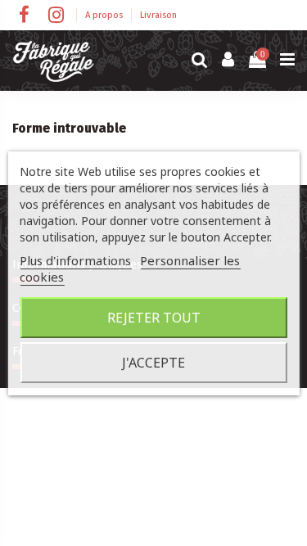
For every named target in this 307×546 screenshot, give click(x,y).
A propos (105, 15)
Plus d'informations (75, 260)
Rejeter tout (154, 318)
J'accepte (153, 363)
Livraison (158, 15)
